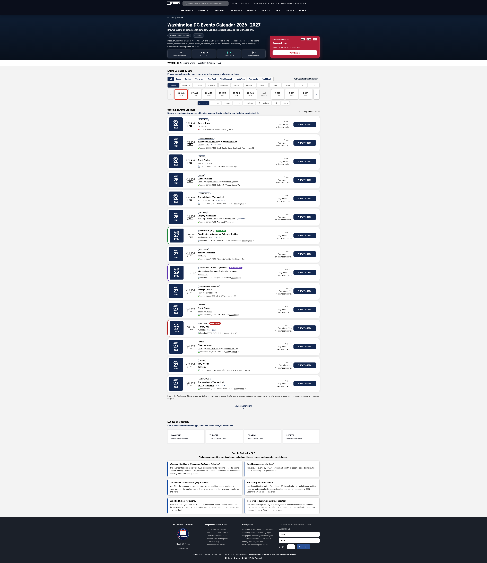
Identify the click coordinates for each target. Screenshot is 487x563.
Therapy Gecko (205, 290)
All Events (186, 10)
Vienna (228, 222)
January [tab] (237, 85)
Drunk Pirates (204, 160)
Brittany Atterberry (206, 253)
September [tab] (186, 85)
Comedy (250, 10)
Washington (226, 129)
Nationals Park (203, 145)
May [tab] (288, 85)
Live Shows (235, 10)
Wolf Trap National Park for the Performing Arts (216, 219)
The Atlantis (202, 126)
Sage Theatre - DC (205, 163)
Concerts (203, 10)
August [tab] (173, 85)
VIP (277, 10)
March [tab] (262, 85)
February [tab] (249, 85)
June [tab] (301, 85)
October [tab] (199, 85)
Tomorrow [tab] (199, 79)
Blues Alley (202, 256)
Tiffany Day (203, 327)
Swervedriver (204, 123)
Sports (265, 10)
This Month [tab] (253, 79)
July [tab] (313, 85)
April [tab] (275, 85)
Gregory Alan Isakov (207, 215)
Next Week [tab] (240, 79)
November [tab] (212, 85)
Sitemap (237, 558)
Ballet (276, 103)
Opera (285, 103)
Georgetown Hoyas (207, 271)
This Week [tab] (212, 79)
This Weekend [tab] (226, 79)
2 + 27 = (282, 547)
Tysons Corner (231, 185)
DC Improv (202, 367)
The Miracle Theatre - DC (207, 293)
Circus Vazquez (205, 178)
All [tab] (171, 79)
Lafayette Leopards (228, 271)
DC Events (170, 18)
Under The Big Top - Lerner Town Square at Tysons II (218, 182)
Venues (288, 10)
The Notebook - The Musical (211, 197)
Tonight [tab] (188, 79)
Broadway (219, 10)
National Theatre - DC (206, 200)
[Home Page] (173, 3)
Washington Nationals (208, 141)
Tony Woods (203, 364)
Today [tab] (178, 79)
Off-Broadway (263, 103)
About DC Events (183, 544)
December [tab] (224, 85)
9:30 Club (202, 330)
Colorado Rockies (229, 141)
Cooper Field (203, 274)
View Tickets (295, 53)
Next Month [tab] (266, 79)
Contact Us (183, 548)
